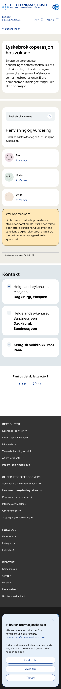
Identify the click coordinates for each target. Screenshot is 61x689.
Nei (40, 383)
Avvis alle (30, 668)
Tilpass (31, 677)
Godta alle (30, 660)
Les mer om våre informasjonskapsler (25, 637)
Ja (25, 383)
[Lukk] (53, 619)
